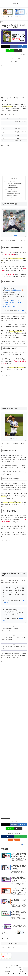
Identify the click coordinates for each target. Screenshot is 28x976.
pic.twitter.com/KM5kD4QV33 (10, 306)
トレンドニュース (6, 818)
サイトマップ (21, 971)
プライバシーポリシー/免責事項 (21, 968)
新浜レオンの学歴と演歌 (11, 189)
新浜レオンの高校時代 (10, 181)
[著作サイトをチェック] (7, 836)
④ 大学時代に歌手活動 (12, 195)
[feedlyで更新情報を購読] (20, 836)
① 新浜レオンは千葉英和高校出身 (14, 183)
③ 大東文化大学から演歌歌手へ (14, 193)
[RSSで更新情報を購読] (14, 840)
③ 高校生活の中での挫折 (12, 187)
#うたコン (7, 290)
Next (27, 14)
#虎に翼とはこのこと (11, 304)
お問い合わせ (7, 967)
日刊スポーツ (15, 438)
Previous (1, 14)
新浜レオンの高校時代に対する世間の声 (14, 197)
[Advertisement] (14, 81)
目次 (12, 178)
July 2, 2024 (21, 310)
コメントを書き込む (14, 943)
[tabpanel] (7, 14)
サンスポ (15, 235)
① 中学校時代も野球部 (12, 191)
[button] (18, 50)
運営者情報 (7, 971)
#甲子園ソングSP (16, 290)
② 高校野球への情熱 (11, 185)
